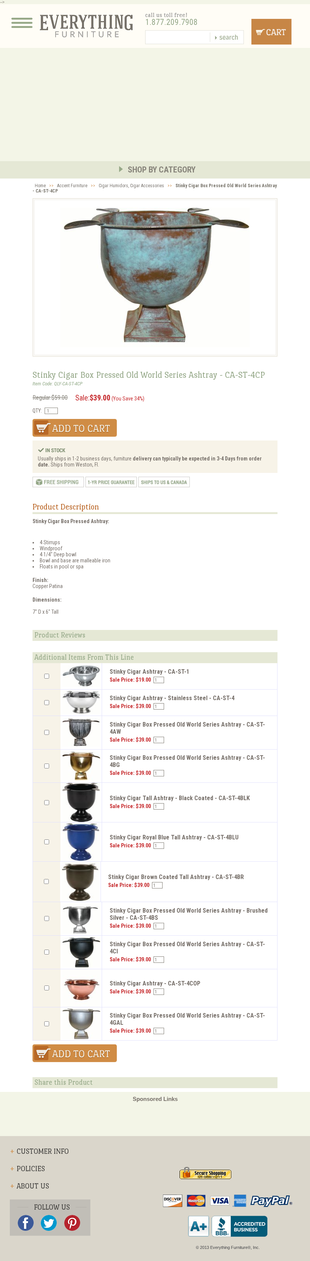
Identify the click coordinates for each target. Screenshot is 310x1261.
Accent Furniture (72, 185)
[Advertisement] (155, 104)
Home (40, 185)
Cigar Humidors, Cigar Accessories (131, 185)
